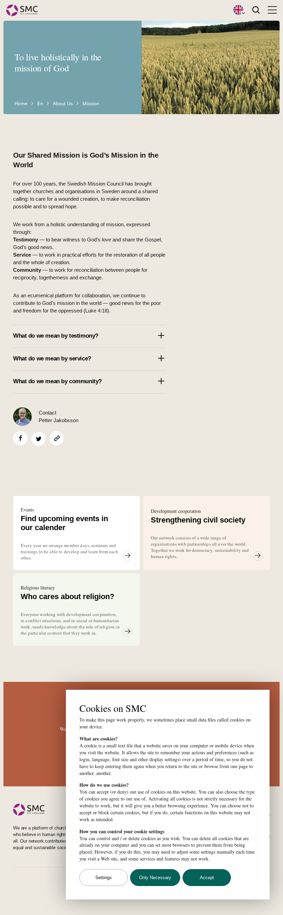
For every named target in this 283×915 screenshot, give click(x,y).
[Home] (22, 10)
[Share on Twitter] (38, 439)
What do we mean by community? (57, 381)
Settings (103, 877)
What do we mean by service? (52, 358)
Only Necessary (155, 877)
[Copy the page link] (57, 438)
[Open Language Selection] (238, 10)
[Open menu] (272, 10)
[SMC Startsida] (64, 810)
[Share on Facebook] (20, 438)
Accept (207, 877)
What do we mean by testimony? (56, 335)
